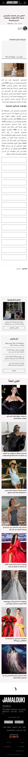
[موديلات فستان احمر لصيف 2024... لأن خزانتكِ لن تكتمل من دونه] (14, 548)
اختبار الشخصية (11, 730)
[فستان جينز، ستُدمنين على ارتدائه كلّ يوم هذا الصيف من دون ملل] (14, 511)
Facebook (22, 710)
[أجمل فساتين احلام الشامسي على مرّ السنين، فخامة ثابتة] (14, 659)
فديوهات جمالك (7, 727)
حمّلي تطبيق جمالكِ (14, 717)
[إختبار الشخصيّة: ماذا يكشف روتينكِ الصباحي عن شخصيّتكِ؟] (14, 311)
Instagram (6, 710)
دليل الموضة (10, 23)
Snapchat (5, 712)
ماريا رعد (20, 27)
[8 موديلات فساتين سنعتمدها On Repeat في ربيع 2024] (14, 622)
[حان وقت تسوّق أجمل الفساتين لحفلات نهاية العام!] (14, 400)
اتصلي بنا (22, 742)
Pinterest (14, 710)
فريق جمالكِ (21, 746)
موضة (15, 23)
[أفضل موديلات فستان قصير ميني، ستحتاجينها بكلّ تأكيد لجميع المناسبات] (14, 474)
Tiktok (21, 712)
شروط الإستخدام (7, 746)
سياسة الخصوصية (20, 751)
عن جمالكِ (9, 742)
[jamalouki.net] (14, 2)
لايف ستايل (19, 730)
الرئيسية (20, 23)
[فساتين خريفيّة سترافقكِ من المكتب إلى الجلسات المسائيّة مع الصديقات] (14, 437)
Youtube (14, 712)
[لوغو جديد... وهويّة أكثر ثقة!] (14, 48)
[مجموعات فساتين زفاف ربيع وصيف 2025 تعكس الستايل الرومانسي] (14, 585)
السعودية (14, 727)
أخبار (24, 730)
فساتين (18, 268)
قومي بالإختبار (14, 328)
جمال (20, 727)
